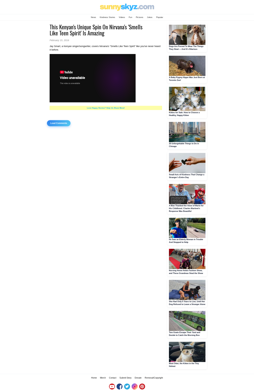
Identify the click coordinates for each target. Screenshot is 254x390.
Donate (138, 378)
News (93, 17)
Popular (159, 17)
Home (94, 378)
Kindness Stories (107, 17)
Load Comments (58, 123)
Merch (103, 378)
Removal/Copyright (154, 378)
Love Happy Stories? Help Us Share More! (106, 108)
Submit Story (125, 378)
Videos (122, 17)
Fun (130, 17)
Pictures (139, 17)
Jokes (150, 17)
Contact (112, 378)
